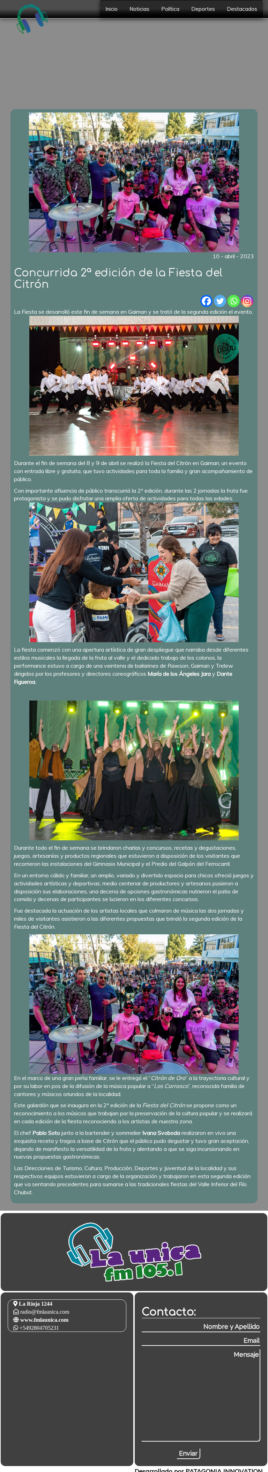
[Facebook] (206, 301)
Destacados (242, 9)
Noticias (139, 9)
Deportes (203, 9)
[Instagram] (247, 301)
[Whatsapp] (234, 301)
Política (170, 9)
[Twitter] (220, 301)
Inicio (111, 9)
